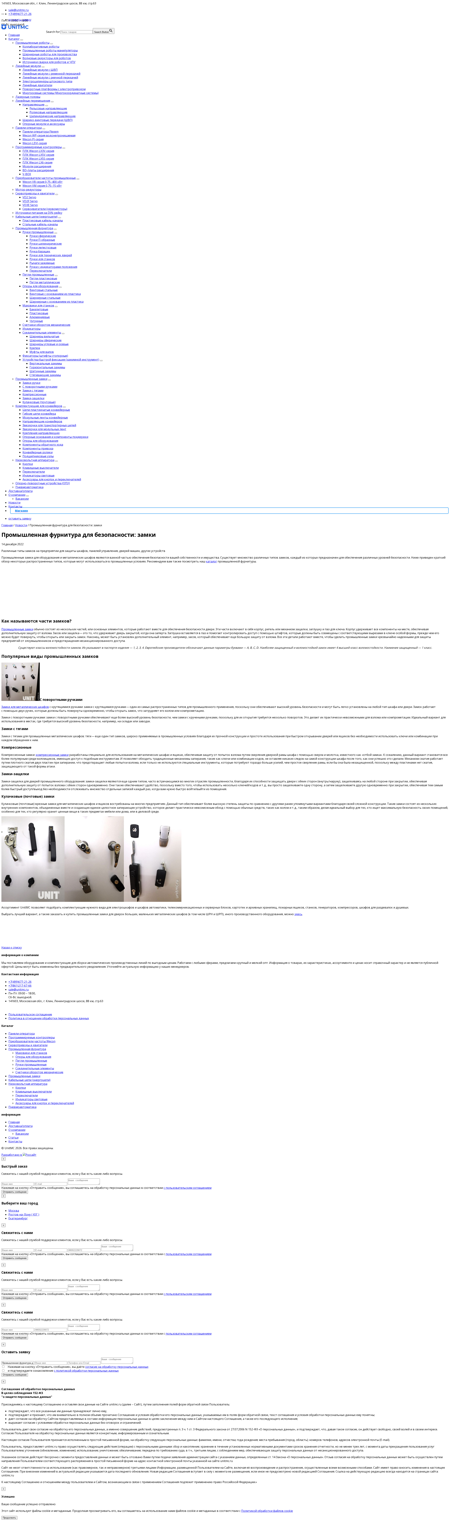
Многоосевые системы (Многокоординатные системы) (60, 93)
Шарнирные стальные (45, 298)
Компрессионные (34, 394)
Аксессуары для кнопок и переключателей (51, 479)
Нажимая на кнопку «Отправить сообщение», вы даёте (78, 1367)
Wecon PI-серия (33, 139)
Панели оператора (28, 128)
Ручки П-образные (42, 240)
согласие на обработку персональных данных (116, 1367)
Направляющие (33, 104)
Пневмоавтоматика (29, 487)
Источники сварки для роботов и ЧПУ (48, 62)
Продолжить (9, 1517)
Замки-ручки (31, 383)
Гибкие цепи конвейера (39, 414)
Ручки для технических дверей (51, 255)
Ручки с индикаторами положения (53, 267)
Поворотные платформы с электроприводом (54, 89)
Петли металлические (45, 282)
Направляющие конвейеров (42, 421)
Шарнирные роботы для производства (49, 54)
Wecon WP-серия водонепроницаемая (48, 135)
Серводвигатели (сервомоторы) (44, 209)
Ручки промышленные (38, 232)
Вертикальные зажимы (46, 363)
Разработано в (12, 1155)
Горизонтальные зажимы (47, 367)
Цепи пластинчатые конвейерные (46, 410)
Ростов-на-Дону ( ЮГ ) (23, 1214)
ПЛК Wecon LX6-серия (37, 162)
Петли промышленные (38, 274)
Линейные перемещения (32, 101)
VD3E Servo (30, 205)
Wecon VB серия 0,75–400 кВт (42, 182)
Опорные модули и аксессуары (43, 124)
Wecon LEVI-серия (34, 143)
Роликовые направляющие (49, 112)
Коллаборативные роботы (40, 46)
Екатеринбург (18, 1218)
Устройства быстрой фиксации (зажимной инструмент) (60, 359)
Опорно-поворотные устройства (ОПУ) (42, 483)
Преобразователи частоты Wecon (31, 1041)
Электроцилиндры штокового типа (47, 81)
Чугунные (36, 321)
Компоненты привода (37, 448)
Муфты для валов (42, 352)
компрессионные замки (52, 755)
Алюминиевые (40, 317)
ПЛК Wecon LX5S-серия (38, 159)
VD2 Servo (29, 197)
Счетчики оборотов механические (46, 325)
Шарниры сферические (46, 340)
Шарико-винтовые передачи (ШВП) (47, 120)
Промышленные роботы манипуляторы (50, 50)
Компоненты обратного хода (42, 445)
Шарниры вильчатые (44, 336)
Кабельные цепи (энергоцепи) (36, 217)
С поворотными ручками (39, 387)
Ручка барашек (40, 251)
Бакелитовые (39, 309)
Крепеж (35, 348)
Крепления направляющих (41, 433)
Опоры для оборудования (40, 286)
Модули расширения (36, 166)
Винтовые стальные (44, 290)
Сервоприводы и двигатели (34, 193)
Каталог (14, 39)
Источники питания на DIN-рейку (38, 213)
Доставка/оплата (20, 491)
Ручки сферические (43, 236)
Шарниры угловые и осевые (49, 344)
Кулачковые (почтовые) (39, 402)
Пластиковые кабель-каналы (42, 220)
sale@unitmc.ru (18, 989)
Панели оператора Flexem (40, 131)
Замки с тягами (32, 390)
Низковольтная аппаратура (34, 460)
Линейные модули (28, 66)
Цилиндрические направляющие (53, 116)
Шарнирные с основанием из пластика (56, 302)
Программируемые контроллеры (38, 147)
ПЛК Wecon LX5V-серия (38, 155)
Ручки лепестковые (43, 247)
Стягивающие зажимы (45, 375)
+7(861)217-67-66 (19, 986)
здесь (298, 914)
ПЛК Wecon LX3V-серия (38, 151)
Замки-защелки (33, 398)
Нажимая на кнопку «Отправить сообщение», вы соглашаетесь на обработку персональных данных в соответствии (106, 1188)
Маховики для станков (38, 305)
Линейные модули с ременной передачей (51, 74)
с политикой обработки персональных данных (86, 1371)
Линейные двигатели (37, 85)
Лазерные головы (27, 97)
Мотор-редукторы (28, 189)
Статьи (13, 1137)
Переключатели (41, 271)
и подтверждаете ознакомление (63, 1371)
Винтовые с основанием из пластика (55, 294)
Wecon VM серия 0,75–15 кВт (42, 186)
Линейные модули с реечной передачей (50, 77)
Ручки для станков (42, 259)
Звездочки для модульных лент (44, 429)
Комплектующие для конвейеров (38, 406)
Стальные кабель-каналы (40, 224)
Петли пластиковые (43, 278)
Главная (14, 35)
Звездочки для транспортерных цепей (49, 425)
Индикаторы (31, 329)
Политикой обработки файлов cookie (267, 1511)
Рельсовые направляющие (48, 108)
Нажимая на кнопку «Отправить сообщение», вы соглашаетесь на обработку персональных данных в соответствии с (106, 1254)
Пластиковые (39, 313)
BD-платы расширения (38, 170)
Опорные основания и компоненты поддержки (55, 437)
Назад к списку (11, 947)
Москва (13, 1211)
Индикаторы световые (38, 475)
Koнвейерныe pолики (37, 452)
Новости (14, 502)
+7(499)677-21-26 (19, 982)
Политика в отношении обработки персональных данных (48, 1018)
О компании (16, 495)
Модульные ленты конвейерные (45, 417)
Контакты (15, 506)
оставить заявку (19, 20)
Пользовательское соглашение (30, 1014)
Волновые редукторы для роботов (46, 58)
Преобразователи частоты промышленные (45, 178)
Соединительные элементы (41, 332)
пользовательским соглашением (188, 1254)
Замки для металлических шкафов (25, 707)
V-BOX (26, 174)
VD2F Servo (30, 201)
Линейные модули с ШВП (40, 70)
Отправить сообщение (15, 1192)
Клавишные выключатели (40, 468)
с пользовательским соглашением (187, 1188)
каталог (211, 561)
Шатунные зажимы (43, 371)
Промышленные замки (31, 379)
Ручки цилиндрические (46, 244)
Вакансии (22, 499)
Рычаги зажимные (42, 263)
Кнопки (27, 464)
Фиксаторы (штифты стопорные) (45, 356)
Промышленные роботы (32, 43)
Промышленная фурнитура (34, 228)
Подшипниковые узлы (38, 456)
